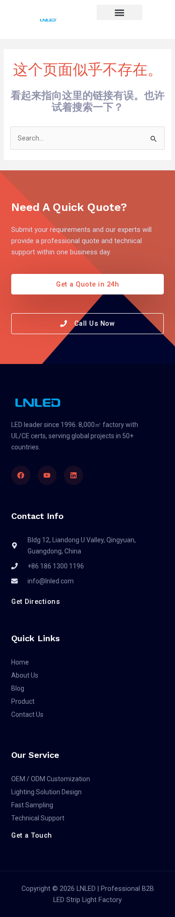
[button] (119, 12)
